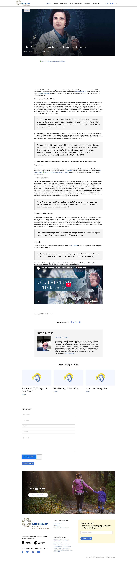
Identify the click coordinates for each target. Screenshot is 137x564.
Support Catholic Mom (38, 495)
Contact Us (57, 525)
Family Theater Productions (61, 544)
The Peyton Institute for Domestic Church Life (63, 550)
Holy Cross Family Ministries (61, 540)
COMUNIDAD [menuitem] (96, 3)
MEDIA (27, 11)
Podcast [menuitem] (56, 3)
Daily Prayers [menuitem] (63, 3)
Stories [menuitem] (48, 3)
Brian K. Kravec (45, 52)
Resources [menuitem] (87, 3)
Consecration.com (69, 353)
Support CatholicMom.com (61, 528)
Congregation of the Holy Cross (62, 546)
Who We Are (57, 523)
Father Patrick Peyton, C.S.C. (61, 548)
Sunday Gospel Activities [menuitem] (76, 3)
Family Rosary (57, 542)
